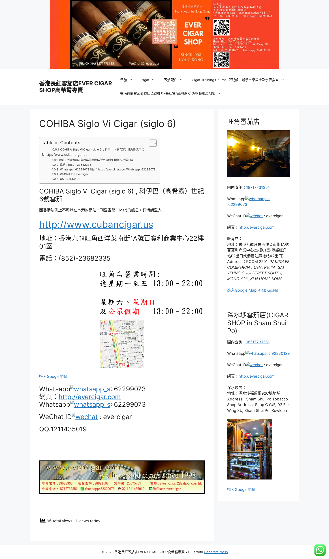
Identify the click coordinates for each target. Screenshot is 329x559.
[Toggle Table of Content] (150, 143)
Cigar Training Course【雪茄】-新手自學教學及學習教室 (235, 80)
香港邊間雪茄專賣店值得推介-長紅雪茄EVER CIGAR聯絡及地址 (167, 93)
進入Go (233, 489)
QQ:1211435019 (70, 179)
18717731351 (257, 187)
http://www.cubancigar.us (66, 155)
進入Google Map (241, 290)
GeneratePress (216, 552)
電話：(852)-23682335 (75, 164)
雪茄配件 (170, 80)
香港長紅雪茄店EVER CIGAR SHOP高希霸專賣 (75, 86)
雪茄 (123, 80)
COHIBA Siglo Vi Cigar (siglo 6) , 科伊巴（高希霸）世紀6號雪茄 (102, 149)
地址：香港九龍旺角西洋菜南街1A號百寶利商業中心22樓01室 (96, 160)
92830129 (280, 353)
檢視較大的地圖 (268, 290)
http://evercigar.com (90, 397)
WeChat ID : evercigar (74, 174)
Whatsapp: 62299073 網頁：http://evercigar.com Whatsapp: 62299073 (107, 169)
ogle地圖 (247, 489)
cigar (145, 80)
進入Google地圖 (53, 376)
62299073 (237, 204)
